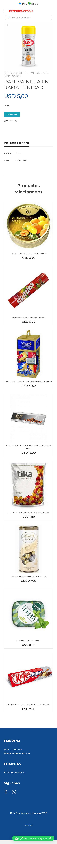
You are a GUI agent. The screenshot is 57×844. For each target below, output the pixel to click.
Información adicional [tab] (16, 143)
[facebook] (6, 792)
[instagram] (14, 792)
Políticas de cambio (14, 772)
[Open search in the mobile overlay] (28, 18)
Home (7, 73)
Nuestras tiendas (13, 749)
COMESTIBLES (19, 73)
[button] (8, 25)
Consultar (12, 114)
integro (28, 825)
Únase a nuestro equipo (17, 753)
